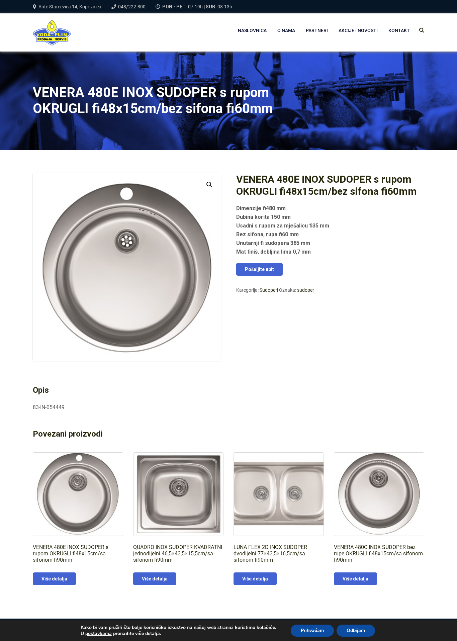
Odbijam (356, 630)
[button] (209, 185)
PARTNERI (317, 30)
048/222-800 (132, 6)
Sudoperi (269, 290)
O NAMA (286, 30)
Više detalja (54, 578)
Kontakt (399, 30)
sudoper (305, 290)
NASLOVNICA (252, 30)
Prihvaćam (312, 630)
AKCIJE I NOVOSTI (358, 30)
